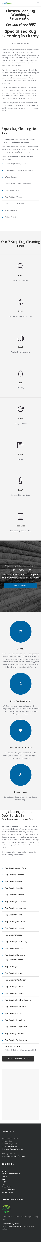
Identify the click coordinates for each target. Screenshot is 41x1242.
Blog (3, 1179)
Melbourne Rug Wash (11, 1224)
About (4, 1171)
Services (4, 1176)
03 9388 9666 (12, 1146)
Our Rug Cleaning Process (11, 1174)
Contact (4, 1184)
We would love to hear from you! (13, 1156)
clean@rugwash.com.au (14, 1149)
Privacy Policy (6, 1187)
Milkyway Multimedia (13, 1226)
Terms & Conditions (9, 1189)
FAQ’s (4, 1182)
